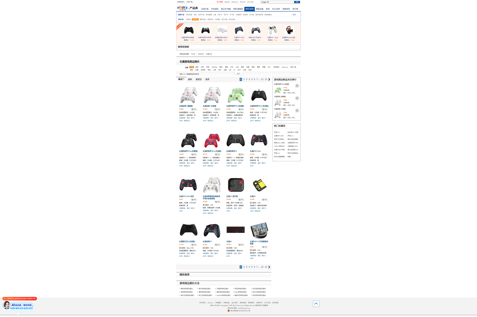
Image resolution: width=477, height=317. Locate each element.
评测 (289, 93)
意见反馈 (275, 303)
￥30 (258, 40)
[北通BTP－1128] (273, 34)
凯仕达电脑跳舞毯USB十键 (280, 157)
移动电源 (189, 15)
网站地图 (243, 303)
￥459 (205, 245)
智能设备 (259, 9)
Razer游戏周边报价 (241, 292)
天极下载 (190, 2)
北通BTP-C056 (239, 37)
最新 (190, 79)
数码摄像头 (268, 15)
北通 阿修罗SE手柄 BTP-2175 (205, 37)
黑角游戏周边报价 (187, 292)
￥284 (228, 109)
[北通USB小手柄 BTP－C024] (256, 34)
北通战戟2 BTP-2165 (294, 146)
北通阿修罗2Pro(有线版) (259, 106)
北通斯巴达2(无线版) (187, 241)
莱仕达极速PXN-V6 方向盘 (294, 150)
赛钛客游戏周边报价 (223, 292)
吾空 (250, 70)
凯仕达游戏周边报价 (259, 292)
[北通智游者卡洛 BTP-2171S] (222, 34)
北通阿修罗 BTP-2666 (294, 143)
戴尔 (221, 67)
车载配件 (239, 15)
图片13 (264, 208)
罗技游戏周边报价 (240, 289)
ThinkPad (214, 67)
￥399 (228, 199)
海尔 (219, 70)
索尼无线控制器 (293, 139)
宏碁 (247, 67)
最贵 (207, 79)
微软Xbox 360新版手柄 (280, 143)
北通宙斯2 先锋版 (209, 106)
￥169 (252, 154)
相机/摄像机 (238, 9)
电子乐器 (224, 19)
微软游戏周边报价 (187, 289)
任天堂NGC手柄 (293, 132)
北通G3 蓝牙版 (232, 196)
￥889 (181, 109)
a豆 (230, 70)
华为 (231, 67)
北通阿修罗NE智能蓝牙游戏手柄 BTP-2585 (188, 37)
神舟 (209, 70)
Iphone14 (235, 2)
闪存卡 (220, 15)
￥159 (192, 40)
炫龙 (244, 70)
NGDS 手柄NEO (279, 146)
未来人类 (293, 67)
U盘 (214, 15)
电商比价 (187, 121)
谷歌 (225, 70)
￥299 (228, 245)
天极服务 (218, 303)
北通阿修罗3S (231, 151)
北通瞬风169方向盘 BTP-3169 (289, 37)
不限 (191, 67)
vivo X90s (250, 2)
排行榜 (295, 9)
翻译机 (245, 15)
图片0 (193, 118)
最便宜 (199, 79)
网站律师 (251, 303)
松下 (239, 70)
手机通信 (215, 9)
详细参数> (182, 118)
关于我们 (202, 303)
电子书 (226, 15)
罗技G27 (277, 132)
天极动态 (226, 303)
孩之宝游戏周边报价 (205, 295)
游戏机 (188, 19)
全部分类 (205, 9)
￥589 (205, 202)
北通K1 (229, 241)
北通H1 (253, 196)
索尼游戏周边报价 (205, 289)
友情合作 (259, 303)
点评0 (181, 121)
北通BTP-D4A (255, 151)
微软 (253, 67)
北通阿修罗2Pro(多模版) (188, 151)
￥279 (205, 154)
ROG (269, 67)
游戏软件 (210, 19)
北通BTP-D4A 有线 (186, 196)
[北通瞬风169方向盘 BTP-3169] (289, 34)
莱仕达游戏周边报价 (187, 295)
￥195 (252, 109)
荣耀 (263, 67)
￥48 (275, 40)
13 (266, 79)
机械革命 (276, 67)
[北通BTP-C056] (239, 34)
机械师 (203, 70)
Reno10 (242, 2)
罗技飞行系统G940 (280, 139)
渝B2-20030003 (215, 305)
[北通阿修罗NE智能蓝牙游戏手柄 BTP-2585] (189, 34)
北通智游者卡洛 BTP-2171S (222, 37)
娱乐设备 (232, 19)
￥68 (242, 40)
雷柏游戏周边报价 (205, 292)
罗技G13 (277, 153)
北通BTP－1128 (272, 37)
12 (262, 79)
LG (235, 70)
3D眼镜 (217, 19)
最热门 (181, 79)
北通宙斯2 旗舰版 (186, 106)
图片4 (193, 253)
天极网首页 (180, 2)
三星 (214, 70)
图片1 (216, 253)
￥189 (252, 199)
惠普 (226, 67)
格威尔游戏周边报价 (241, 295)
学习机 (232, 15)
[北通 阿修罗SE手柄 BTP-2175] (206, 34)
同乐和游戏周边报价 (259, 295)
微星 (242, 67)
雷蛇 (191, 70)
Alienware (285, 67)
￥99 (208, 40)
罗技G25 (290, 136)
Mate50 (227, 2)
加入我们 (235, 303)
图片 (284, 93)
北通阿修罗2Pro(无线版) (212, 151)
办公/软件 (276, 9)
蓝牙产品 (201, 15)
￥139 (181, 245)
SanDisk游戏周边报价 (224, 295)
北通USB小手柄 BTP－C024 (255, 37)
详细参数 (286, 90)
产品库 (193, 54)
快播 (289, 157)
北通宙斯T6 (207, 241)
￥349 (181, 154)
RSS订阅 (267, 303)
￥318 (292, 40)
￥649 (205, 109)
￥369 (228, 154)
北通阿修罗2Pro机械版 (235, 106)
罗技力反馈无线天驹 (294, 153)
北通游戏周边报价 (223, 289)
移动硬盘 (209, 15)
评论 (293, 93)
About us (210, 303)
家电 (268, 9)
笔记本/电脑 (226, 9)
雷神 (258, 67)
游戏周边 (195, 19)
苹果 (207, 67)
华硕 (202, 67)
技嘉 (196, 70)
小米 (237, 67)
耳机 (195, 15)
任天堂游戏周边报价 (259, 289)
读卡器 (251, 15)
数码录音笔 (259, 15)
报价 (188, 118)
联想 (196, 67)
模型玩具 (203, 19)
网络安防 (286, 9)
